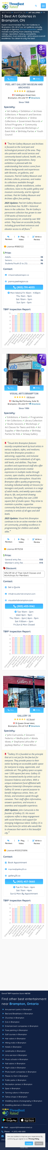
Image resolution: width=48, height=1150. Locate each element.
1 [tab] (19, 72)
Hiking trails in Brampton (15, 1043)
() (31, 91)
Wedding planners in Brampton (18, 1105)
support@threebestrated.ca (21, 1127)
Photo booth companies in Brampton (20, 1072)
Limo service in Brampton (16, 1055)
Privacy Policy (34, 1139)
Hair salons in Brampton (15, 1038)
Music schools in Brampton (16, 1059)
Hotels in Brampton (13, 1047)
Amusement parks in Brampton (18, 1009)
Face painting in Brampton (16, 1030)
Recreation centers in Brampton (18, 1084)
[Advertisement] (24, 966)
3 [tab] (23, 72)
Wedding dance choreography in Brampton (23, 1101)
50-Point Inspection (28, 29)
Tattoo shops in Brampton (16, 1097)
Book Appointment (17, 862)
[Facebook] (2, 1136)
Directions (35, 98)
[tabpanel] (24, 62)
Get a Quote (14, 587)
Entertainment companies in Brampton (21, 1026)
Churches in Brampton (14, 1018)
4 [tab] (25, 72)
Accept (28, 1143)
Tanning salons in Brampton (17, 1092)
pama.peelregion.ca (18, 281)
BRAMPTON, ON (20, 13)
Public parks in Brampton (15, 1080)
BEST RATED (6, 13)
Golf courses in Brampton (16, 1034)
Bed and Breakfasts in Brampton (19, 1013)
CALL (11, 79)
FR (44, 13)
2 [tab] (21, 72)
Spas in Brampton (12, 1088)
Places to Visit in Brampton (16, 1076)
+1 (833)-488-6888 (18, 1131)
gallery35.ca (14, 875)
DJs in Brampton (12, 1022)
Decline (39, 1143)
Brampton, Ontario (24, 1004)
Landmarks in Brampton (15, 1051)
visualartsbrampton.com (20, 600)
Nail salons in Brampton (15, 1063)
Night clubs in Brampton (15, 1067)
